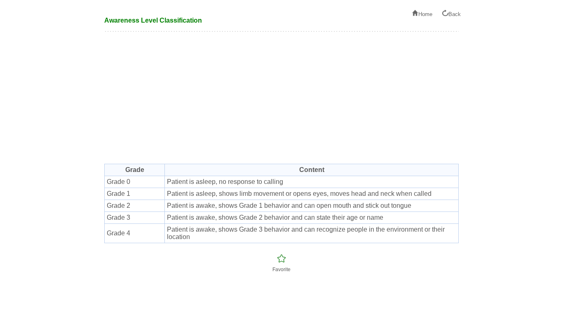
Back (454, 14)
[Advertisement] (281, 102)
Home (425, 14)
